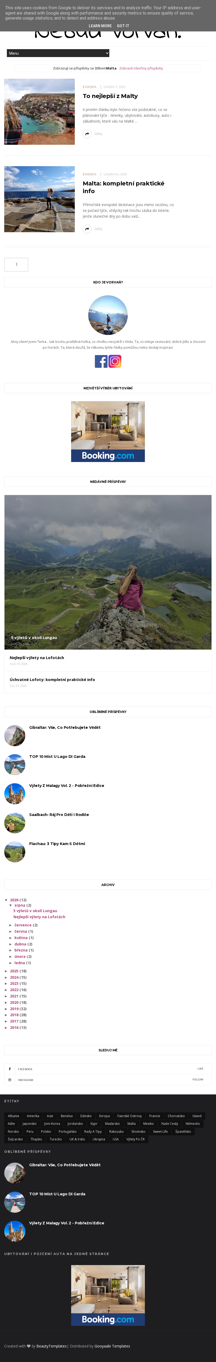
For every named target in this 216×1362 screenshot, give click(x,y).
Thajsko (36, 1139)
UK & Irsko (77, 1139)
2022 (14, 989)
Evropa (90, 87)
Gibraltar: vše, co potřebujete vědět (65, 727)
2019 (14, 1008)
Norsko (13, 1131)
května (21, 937)
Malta (131, 1123)
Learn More (100, 26)
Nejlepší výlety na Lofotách (39, 916)
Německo (193, 1123)
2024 (14, 977)
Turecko (56, 1139)
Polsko (46, 1131)
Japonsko (30, 1123)
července (23, 924)
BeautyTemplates (51, 1346)
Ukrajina (99, 1139)
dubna (20, 943)
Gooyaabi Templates (112, 1346)
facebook (110, 1069)
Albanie (13, 1116)
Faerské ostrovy (129, 1116)
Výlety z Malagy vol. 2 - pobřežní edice (66, 785)
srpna (20, 905)
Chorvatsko (176, 1116)
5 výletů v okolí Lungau (35, 910)
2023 (14, 983)
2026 (14, 899)
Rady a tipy (93, 1131)
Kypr (94, 1123)
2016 (14, 1027)
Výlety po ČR (135, 1139)
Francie (154, 1116)
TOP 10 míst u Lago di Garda (57, 756)
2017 (14, 1021)
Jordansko (75, 1123)
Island (197, 1116)
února (20, 956)
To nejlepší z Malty (110, 96)
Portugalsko (68, 1131)
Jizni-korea (52, 1123)
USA (116, 1139)
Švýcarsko (15, 1139)
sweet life (160, 1131)
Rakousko (116, 1131)
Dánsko (86, 1116)
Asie (50, 1116)
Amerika (33, 1116)
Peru (30, 1131)
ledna (20, 962)
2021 (14, 996)
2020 (14, 1002)
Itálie (11, 1123)
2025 (14, 970)
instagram (110, 1079)
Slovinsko (138, 1131)
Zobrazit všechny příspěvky (141, 68)
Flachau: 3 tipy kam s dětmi (57, 843)
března (21, 950)
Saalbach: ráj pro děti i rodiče (59, 814)
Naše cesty (169, 1123)
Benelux (67, 1116)
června (21, 931)
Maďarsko (112, 1123)
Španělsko (183, 1131)
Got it (123, 26)
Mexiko (148, 1123)
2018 (14, 1014)
